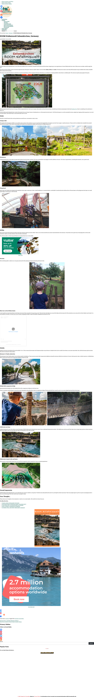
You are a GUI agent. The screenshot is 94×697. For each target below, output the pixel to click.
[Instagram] (47, 632)
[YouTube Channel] (47, 638)
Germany (11, 33)
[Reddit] (47, 615)
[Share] (47, 616)
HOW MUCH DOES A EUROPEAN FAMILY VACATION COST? (14, 504)
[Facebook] (47, 610)
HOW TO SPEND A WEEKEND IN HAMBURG (11, 506)
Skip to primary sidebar (7, 3)
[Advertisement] (7, 668)
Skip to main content (6, 2)
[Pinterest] (47, 613)
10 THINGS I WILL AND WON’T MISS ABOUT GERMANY (13, 507)
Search (3, 30)
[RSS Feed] (47, 640)
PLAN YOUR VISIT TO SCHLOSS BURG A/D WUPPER (12, 505)
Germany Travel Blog (19, 618)
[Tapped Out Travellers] (6, 17)
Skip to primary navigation (7, 1)
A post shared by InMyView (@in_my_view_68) (13, 344)
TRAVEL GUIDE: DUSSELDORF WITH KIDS (10, 503)
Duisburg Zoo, (74, 109)
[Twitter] (47, 611)
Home (7, 33)
